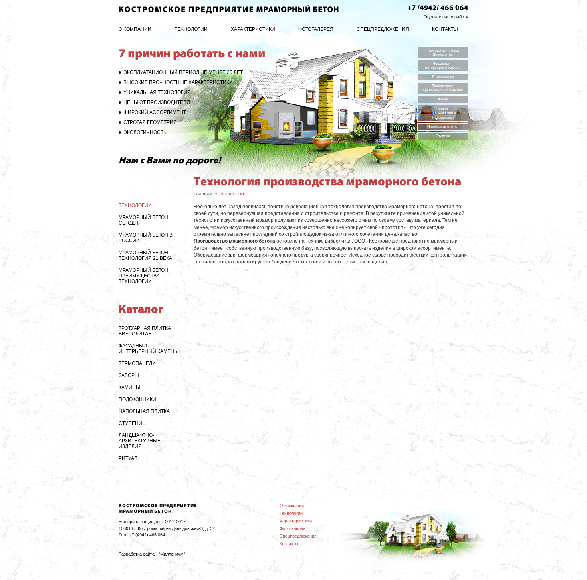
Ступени (443, 136)
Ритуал (128, 458)
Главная (203, 194)
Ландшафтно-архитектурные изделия (443, 88)
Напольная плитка (442, 127)
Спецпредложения (383, 29)
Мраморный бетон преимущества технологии (143, 275)
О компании (135, 29)
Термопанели (443, 77)
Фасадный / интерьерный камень (442, 66)
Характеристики (253, 29)
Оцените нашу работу (446, 16)
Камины (442, 108)
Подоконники (443, 118)
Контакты (445, 29)
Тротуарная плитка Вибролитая (443, 52)
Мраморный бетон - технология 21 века (145, 255)
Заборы (443, 99)
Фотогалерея (315, 29)
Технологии (191, 29)
